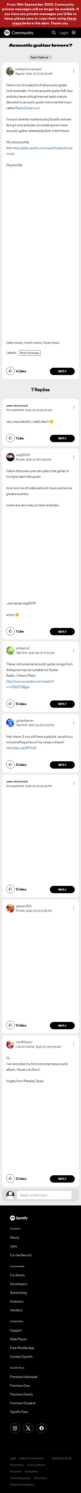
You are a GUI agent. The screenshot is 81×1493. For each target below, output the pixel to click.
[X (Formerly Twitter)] (28, 1428)
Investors (16, 1301)
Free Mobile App (22, 1347)
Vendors (16, 1310)
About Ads (15, 1471)
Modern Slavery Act (20, 1478)
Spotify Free (19, 1411)
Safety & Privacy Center (31, 1458)
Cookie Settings (36, 1465)
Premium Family (21, 1394)
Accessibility (31, 1471)
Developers (18, 1284)
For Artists (17, 1275)
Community (22, 33)
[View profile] (10, 71)
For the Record (20, 1255)
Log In (64, 32)
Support (16, 1330)
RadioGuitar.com (28, 108)
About (14, 1237)
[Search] (54, 32)
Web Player (18, 1339)
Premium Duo (20, 1385)
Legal (13, 1458)
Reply (62, 371)
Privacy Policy (17, 1465)
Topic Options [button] (39, 57)
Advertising (18, 1292)
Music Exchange (29, 353)
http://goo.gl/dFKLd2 (21, 747)
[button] (74, 71)
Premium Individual (23, 1376)
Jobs (13, 1246)
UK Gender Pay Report (22, 1484)
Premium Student (23, 1403)
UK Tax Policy (40, 1478)
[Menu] (74, 32)
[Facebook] (42, 1428)
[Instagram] (15, 1428)
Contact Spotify (21, 1356)
